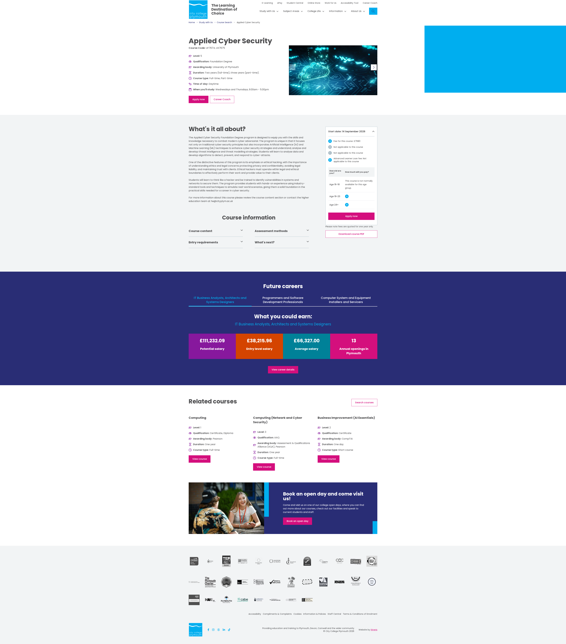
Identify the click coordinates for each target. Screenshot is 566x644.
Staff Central (334, 613)
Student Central (295, 2)
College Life (314, 11)
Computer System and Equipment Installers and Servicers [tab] (346, 300)
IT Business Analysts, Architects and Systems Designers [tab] (220, 300)
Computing (197, 418)
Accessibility (255, 613)
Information (336, 11)
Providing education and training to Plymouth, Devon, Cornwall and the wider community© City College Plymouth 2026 (308, 630)
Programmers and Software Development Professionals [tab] (283, 300)
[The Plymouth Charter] (210, 582)
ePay (279, 2)
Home (192, 22)
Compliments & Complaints (277, 613)
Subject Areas (291, 11)
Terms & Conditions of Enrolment (360, 613)
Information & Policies (314, 613)
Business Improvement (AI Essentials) (346, 418)
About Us (356, 11)
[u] (307, 561)
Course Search (223, 22)
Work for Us (330, 2)
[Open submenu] (276, 11)
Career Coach (370, 2)
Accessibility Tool (349, 2)
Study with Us (267, 11)
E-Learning (267, 2)
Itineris (374, 629)
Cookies (297, 613)
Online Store (314, 2)
